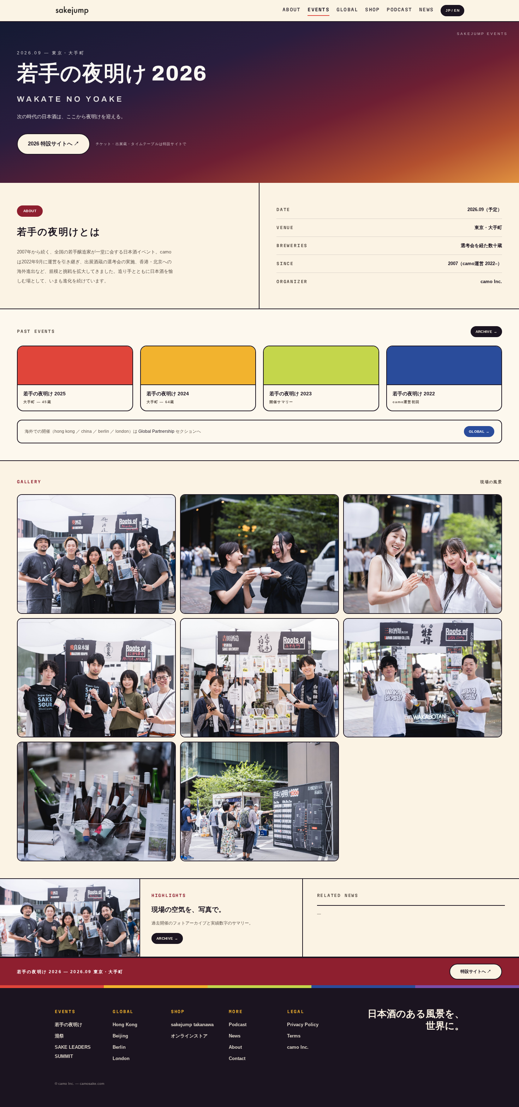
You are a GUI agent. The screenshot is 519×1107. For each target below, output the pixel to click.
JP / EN (452, 10)
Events (318, 9)
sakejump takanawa (192, 1024)
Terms (293, 1036)
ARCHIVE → (486, 332)
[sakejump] (72, 10)
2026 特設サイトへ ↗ (53, 143)
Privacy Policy (302, 1024)
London (121, 1058)
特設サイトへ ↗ (475, 971)
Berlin (119, 1047)
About (291, 9)
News (426, 9)
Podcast (399, 9)
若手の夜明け (68, 1024)
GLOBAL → (479, 431)
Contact (237, 1058)
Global (347, 9)
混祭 (59, 1036)
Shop (372, 9)
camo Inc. (298, 1047)
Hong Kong (125, 1024)
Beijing (120, 1036)
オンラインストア (189, 1036)
